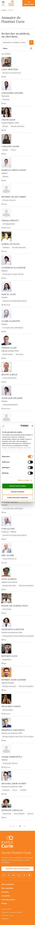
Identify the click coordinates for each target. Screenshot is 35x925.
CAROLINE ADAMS (10, 146)
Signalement (5, 918)
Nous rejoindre (7, 888)
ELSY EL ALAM (8, 294)
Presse (4, 903)
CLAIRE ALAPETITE (10, 321)
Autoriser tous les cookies (17, 486)
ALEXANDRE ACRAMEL (12, 93)
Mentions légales (6, 909)
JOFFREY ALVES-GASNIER (13, 680)
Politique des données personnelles (11, 912)
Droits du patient (8, 900)
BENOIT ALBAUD (9, 374)
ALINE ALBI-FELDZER (11, 398)
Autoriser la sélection (17, 491)
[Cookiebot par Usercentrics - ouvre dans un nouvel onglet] (21, 426)
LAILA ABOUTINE (9, 69)
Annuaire (5, 892)
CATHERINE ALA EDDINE (13, 267)
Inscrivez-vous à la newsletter (17, 869)
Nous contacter (7, 884)
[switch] (30, 462)
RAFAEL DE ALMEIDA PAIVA (14, 606)
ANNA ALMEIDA (9, 579)
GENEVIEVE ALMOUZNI (12, 629)
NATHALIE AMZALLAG (12, 810)
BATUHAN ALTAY (9, 656)
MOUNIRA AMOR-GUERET (13, 783)
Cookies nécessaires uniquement (17, 497)
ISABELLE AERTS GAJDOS (13, 170)
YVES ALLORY (8, 529)
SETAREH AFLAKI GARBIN (13, 197)
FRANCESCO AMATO (11, 706)
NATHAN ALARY (9, 348)
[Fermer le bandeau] (32, 425)
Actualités (5, 896)
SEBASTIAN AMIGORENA (13, 730)
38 (20, 826)
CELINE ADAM (8, 120)
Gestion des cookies (7, 915)
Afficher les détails (24, 480)
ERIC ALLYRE (7, 555)
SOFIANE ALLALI (9, 502)
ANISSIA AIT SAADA (10, 244)
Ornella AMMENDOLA (11, 757)
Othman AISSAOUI (10, 220)
